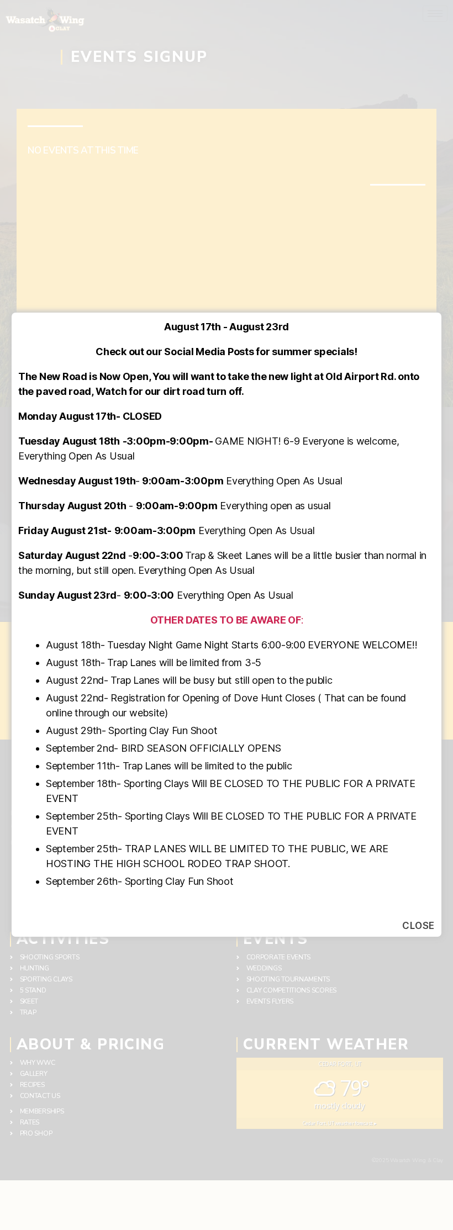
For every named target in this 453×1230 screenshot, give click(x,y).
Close (418, 925)
